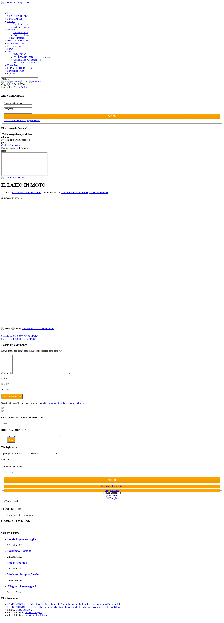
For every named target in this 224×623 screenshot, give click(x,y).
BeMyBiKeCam (21, 54)
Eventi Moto (13, 65)
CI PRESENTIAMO (17, 16)
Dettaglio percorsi (21, 27)
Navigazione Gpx (15, 70)
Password (8, 109)
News (10, 49)
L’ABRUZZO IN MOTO (19, 336)
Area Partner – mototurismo (26, 62)
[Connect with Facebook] (112, 495)
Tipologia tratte (8, 453)
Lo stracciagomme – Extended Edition (105, 604)
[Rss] (4, 81)
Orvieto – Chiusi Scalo (36, 615)
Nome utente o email (14, 103)
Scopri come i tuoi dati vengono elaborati (64, 403)
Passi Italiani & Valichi (18, 40)
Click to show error (10, 145)
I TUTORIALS (15, 18)
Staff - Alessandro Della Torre (26, 192)
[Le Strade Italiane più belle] (15, 2)
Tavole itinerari (20, 32)
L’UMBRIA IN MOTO (18, 339)
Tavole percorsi (20, 24)
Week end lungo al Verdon (23, 574)
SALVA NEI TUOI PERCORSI (38, 328)
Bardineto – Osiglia (19, 550)
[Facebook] (14, 81)
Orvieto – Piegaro (33, 612)
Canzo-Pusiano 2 (24, 609)
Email (4, 384)
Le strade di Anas (15, 46)
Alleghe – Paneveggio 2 (21, 586)
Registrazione (33, 120)
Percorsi (11, 21)
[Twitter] (24, 81)
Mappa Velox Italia (16, 43)
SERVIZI (12, 51)
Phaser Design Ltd (22, 87)
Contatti (11, 73)
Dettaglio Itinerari (21, 35)
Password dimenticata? (15, 120)
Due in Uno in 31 (18, 562)
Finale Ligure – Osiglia (21, 539)
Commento (6, 373)
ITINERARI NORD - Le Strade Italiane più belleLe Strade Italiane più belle (44, 607)
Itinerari (11, 29)
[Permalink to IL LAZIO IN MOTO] (13, 177)
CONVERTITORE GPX (19, 68)
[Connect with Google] (112, 498)
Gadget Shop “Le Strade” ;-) (27, 60)
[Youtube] (35, 81)
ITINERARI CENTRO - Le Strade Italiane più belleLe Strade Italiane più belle (45, 604)
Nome (4, 378)
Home (10, 13)
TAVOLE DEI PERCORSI (74, 192)
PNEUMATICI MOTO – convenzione (32, 57)
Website (5, 389)
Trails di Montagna (16, 38)
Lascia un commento (98, 192)
